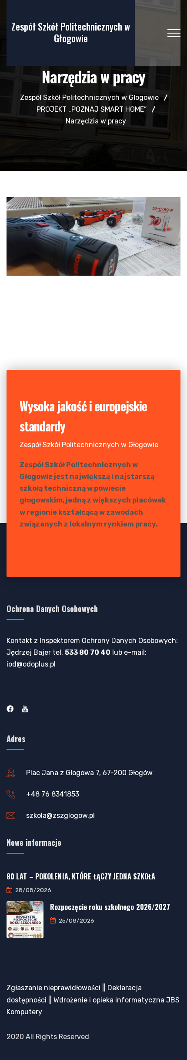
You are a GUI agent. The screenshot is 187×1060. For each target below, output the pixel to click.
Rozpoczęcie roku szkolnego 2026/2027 (110, 907)
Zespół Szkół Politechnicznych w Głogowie (70, 32)
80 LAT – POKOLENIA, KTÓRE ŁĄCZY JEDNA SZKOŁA (81, 876)
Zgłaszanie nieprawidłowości (53, 988)
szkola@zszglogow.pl (60, 815)
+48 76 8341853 (52, 794)
